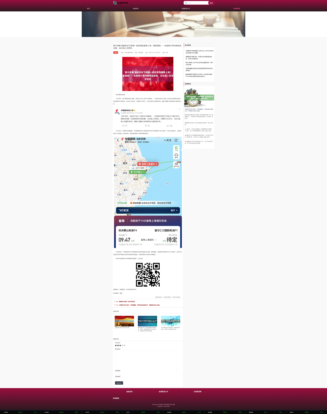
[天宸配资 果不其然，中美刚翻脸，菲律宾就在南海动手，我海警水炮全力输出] (199, 97)
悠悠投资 (135, 8)
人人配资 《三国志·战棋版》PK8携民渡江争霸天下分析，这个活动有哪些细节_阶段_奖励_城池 (198, 130)
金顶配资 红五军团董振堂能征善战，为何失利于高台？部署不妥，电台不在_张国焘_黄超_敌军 (199, 136)
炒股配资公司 (186, 8)
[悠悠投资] (120, 3)
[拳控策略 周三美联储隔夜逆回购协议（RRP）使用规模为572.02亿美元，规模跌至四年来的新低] (147, 321)
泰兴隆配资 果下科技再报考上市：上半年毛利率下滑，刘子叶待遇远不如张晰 (199, 142)
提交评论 (119, 383)
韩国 (116, 52)
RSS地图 (166, 404)
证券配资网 (236, 8)
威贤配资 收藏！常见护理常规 (127, 301)
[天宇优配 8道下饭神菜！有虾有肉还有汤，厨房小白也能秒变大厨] (170, 321)
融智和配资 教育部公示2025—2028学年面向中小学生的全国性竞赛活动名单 (199, 75)
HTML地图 (172, 404)
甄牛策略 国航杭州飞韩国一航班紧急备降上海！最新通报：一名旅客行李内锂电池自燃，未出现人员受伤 (199, 116)
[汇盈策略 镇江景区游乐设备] (124, 321)
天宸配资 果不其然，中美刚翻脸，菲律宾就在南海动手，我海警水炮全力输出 (139, 305)
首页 (88, 8)
